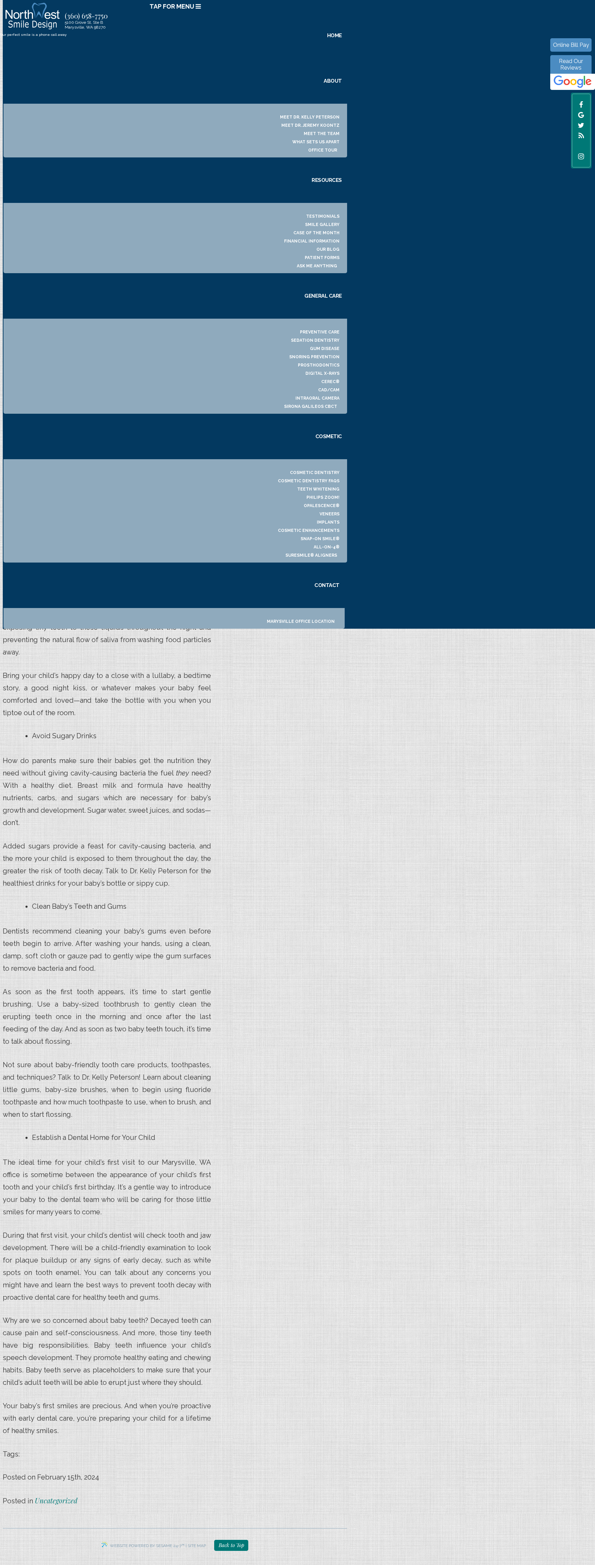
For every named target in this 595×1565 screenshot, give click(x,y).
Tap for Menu (172, 6)
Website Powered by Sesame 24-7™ (147, 1545)
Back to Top (231, 1545)
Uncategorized (56, 1500)
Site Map (197, 1545)
